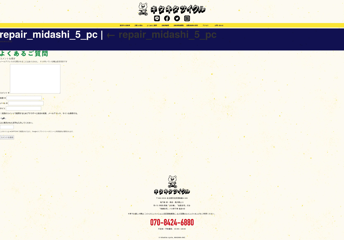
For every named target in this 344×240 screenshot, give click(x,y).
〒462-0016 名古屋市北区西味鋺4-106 (172, 198)
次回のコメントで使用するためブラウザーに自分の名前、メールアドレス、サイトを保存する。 (40, 113)
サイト (2, 108)
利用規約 (59, 131)
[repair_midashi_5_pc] (24, 53)
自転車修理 (165, 25)
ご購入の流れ (138, 25)
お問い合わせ (219, 25)
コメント (4, 93)
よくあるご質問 (152, 25)
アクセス (205, 25)
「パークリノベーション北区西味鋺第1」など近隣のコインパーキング (172, 214)
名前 (3, 98)
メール (4, 103)
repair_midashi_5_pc (161, 34)
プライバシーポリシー (46, 131)
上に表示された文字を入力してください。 (17, 123)
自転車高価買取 (179, 25)
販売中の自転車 (125, 25)
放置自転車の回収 (192, 25)
